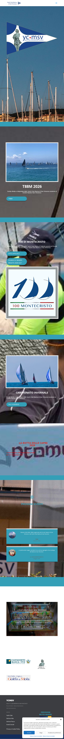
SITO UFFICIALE (14, 254)
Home (35, 613)
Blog (23, 613)
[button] (61, 719)
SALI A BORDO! (13, 404)
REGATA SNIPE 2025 (32, 610)
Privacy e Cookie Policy (13, 729)
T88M (10, 199)
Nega (40, 732)
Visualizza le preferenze (54, 732)
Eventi (32, 613)
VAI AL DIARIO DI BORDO (32, 627)
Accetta (29, 732)
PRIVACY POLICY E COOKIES (36, 736)
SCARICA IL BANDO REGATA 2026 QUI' (15, 261)
